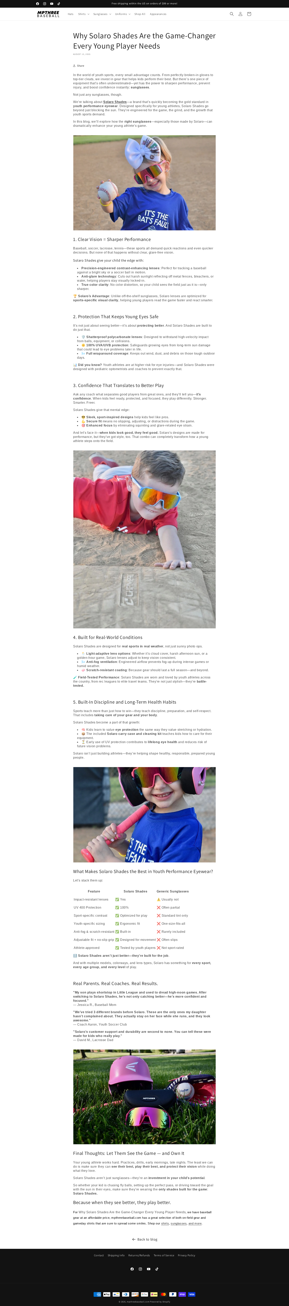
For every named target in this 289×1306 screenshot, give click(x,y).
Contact (99, 1255)
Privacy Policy (186, 1255)
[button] (83, 14)
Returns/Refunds (139, 1255)
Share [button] (80, 65)
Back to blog (147, 1239)
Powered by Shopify (160, 1301)
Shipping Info (116, 1255)
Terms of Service (164, 1255)
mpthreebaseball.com (138, 1301)
